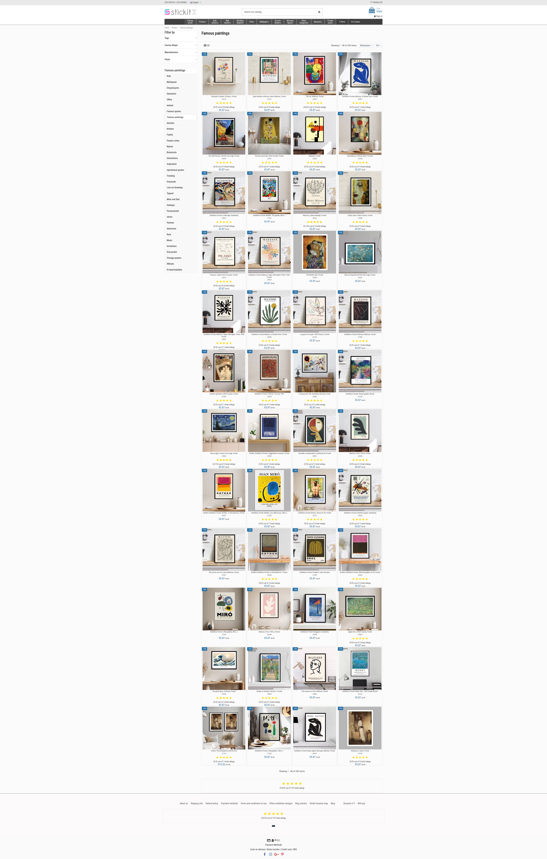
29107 (315, 515)
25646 (360, 515)
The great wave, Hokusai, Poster (224, 691)
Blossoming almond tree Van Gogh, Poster (360, 275)
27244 (224, 634)
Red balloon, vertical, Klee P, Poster (360, 156)
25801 (315, 456)
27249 (315, 575)
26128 (360, 396)
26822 (224, 339)
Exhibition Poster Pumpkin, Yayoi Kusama (315, 572)
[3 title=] (224, 103)
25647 (224, 218)
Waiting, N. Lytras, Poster (360, 751)
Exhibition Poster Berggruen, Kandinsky (315, 632)
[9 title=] (320, 222)
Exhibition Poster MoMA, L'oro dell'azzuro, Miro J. (269, 513)
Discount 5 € (349, 803)
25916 (315, 218)
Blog (333, 803)
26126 (315, 337)
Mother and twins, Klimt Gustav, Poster (224, 394)
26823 (269, 280)
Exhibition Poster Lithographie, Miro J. (224, 632)
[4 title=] (227, 103)
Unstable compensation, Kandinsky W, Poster (314, 453)
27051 (224, 575)
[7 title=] (317, 222)
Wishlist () (377, 2)
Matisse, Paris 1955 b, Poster (360, 453)
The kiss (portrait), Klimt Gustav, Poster (269, 156)
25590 (315, 278)
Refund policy (212, 803)
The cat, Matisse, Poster (315, 96)
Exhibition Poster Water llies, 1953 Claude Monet (360, 691)
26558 (269, 575)
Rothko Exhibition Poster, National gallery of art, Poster (360, 572)
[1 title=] (217, 103)
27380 (360, 337)
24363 (315, 99)
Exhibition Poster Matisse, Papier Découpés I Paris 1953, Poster (224, 335)
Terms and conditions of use (254, 803)
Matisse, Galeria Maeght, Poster (314, 215)
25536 (360, 159)
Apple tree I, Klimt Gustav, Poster (360, 632)
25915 (224, 278)
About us (184, 803)
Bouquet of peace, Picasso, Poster (224, 96)
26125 (224, 99)
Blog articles (301, 803)
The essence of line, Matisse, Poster (314, 691)
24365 (360, 634)
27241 (269, 218)
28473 (315, 753)
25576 (360, 278)
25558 (224, 694)
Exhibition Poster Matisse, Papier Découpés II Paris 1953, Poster (269, 276)
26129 (360, 694)
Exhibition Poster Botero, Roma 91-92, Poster (314, 513)
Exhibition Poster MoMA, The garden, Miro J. (269, 215)
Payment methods (229, 803)
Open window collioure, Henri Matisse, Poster (269, 96)
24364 (224, 456)
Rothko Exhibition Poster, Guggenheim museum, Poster (269, 453)
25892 (315, 694)
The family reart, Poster (314, 275)
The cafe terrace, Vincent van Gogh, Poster (223, 156)
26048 (269, 634)
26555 (269, 456)
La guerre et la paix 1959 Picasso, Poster (314, 334)
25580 (315, 396)
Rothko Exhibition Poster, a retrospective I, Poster (269, 572)
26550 (269, 396)
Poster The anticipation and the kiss (224, 751)
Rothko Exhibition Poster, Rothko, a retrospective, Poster (224, 513)
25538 (315, 634)
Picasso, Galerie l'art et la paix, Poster (224, 275)
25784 (224, 396)
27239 (269, 515)
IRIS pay (361, 803)
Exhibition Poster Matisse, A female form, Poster (360, 96)
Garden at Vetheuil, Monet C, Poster (269, 691)
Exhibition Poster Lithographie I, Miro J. (269, 751)
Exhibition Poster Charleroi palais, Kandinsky (360, 513)
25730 (360, 753)
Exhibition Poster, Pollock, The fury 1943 (269, 394)
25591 (269, 159)
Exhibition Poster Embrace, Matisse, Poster (360, 334)
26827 (360, 99)
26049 (360, 456)
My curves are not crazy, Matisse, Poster (224, 572)
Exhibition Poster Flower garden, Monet (360, 394)
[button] (303, 22)
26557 (224, 515)
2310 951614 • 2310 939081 (176, 2)
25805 (269, 694)
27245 (269, 753)
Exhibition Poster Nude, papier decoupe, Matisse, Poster (314, 751)
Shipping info (197, 803)
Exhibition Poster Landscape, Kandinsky (224, 215)
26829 (269, 337)
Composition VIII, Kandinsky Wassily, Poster (315, 394)
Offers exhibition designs (280, 803)
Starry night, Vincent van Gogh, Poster (224, 453)
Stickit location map (319, 803)
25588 (360, 218)
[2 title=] (220, 103)
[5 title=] (230, 103)
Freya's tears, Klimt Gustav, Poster (360, 215)
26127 (269, 99)
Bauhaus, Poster (315, 156)
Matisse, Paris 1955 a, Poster (269, 632)
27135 (224, 753)
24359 (224, 159)
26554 (360, 575)
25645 (315, 159)
